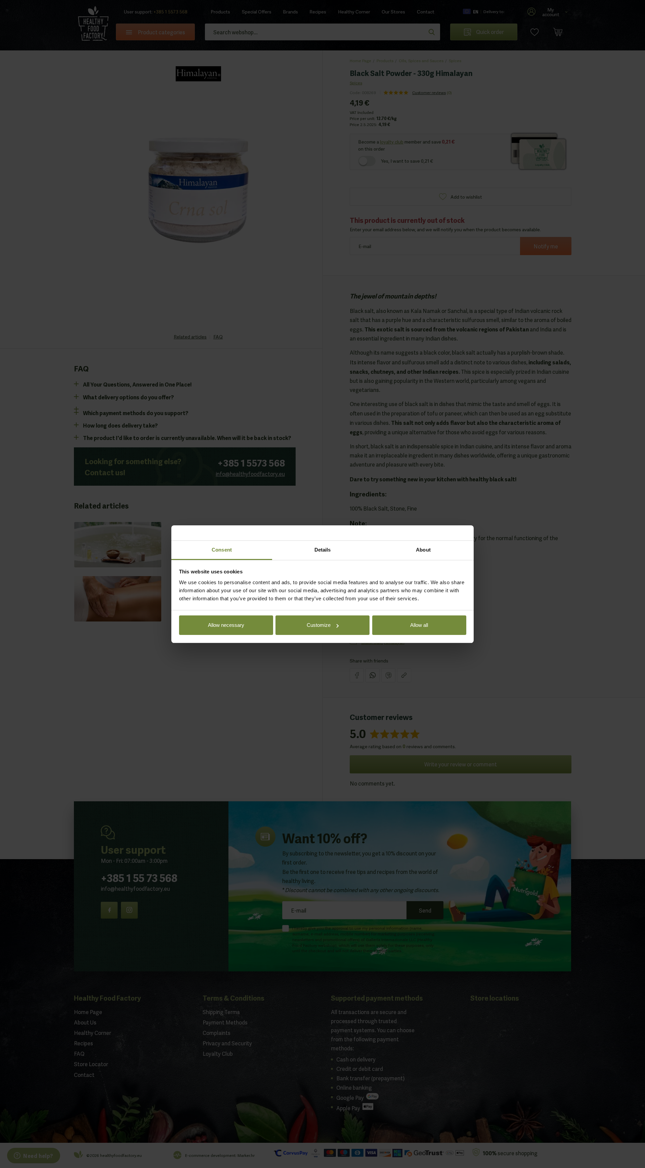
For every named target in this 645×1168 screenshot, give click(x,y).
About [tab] (423, 550)
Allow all (419, 625)
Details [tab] (322, 550)
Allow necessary (226, 625)
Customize (319, 625)
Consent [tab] (222, 550)
